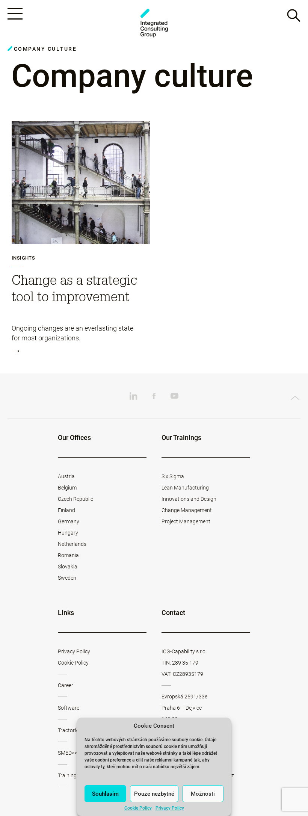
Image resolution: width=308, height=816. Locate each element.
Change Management (187, 510)
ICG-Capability (154, 23)
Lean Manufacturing (185, 488)
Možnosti (203, 793)
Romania (68, 555)
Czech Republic (75, 499)
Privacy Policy (170, 808)
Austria (66, 476)
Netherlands (72, 544)
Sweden (67, 578)
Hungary (68, 533)
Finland (66, 510)
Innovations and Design (189, 499)
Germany (68, 521)
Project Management (186, 521)
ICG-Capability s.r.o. (184, 651)
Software (68, 708)
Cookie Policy (138, 808)
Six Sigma (173, 476)
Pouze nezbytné (154, 793)
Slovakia (67, 567)
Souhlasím (105, 793)
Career (65, 685)
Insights (23, 258)
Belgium (67, 488)
